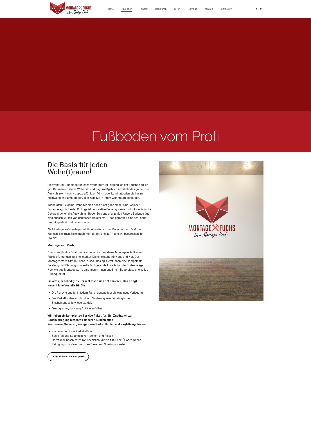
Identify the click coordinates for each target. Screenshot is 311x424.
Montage (192, 9)
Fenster (143, 9)
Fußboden (126, 9)
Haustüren (161, 9)
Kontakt (208, 9)
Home (110, 9)
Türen (177, 9)
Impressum (226, 9)
